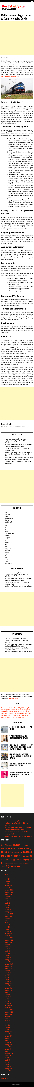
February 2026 (8, 886)
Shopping (7, 554)
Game (6, 528)
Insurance (7, 535)
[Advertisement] (17, 38)
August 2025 (8, 899)
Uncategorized (8, 563)
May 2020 (7, 1025)
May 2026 (7, 879)
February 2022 (8, 984)
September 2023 (9, 944)
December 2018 (9, 1049)
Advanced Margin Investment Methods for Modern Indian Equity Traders (17, 449)
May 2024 (7, 927)
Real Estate (7, 550)
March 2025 (8, 910)
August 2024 (8, 920)
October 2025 (8, 894)
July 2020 (7, 1021)
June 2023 (7, 951)
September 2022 (9, 971)
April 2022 (7, 979)
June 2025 (7, 903)
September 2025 (9, 896)
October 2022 (8, 968)
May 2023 (7, 953)
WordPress (19, 1084)
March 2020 (8, 1029)
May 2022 (7, 977)
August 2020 (8, 1018)
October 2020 (8, 1014)
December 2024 (9, 914)
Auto (6, 513)
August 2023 (8, 947)
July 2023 (7, 949)
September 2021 (9, 995)
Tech (6, 558)
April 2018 (7, 1064)
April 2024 (7, 929)
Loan (6, 544)
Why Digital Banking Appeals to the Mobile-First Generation (17, 442)
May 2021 (7, 1001)
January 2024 (8, 936)
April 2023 (7, 955)
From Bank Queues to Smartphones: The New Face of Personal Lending (18, 462)
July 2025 (7, 901)
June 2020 (7, 1023)
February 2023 (8, 960)
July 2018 (7, 1058)
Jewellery (7, 539)
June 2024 (7, 925)
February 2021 (8, 1005)
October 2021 (8, 992)
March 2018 (8, 1066)
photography (8, 548)
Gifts (6, 529)
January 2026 (8, 888)
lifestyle (7, 543)
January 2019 (8, 1047)
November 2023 (9, 940)
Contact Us (4, 1078)
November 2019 (8, 1038)
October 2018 (8, 1051)
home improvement (9, 533)
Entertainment (8, 522)
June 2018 (7, 1060)
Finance (6, 524)
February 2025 (8, 912)
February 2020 (8, 1032)
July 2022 (7, 975)
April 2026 (7, 881)
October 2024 (8, 916)
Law (5, 541)
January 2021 (8, 1008)
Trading (6, 559)
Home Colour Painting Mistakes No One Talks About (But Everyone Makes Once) (18, 455)
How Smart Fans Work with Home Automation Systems (18, 452)
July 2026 (7, 875)
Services (7, 552)
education (7, 520)
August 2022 (8, 973)
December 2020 (9, 1010)
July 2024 (7, 923)
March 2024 (8, 931)
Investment (7, 537)
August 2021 (8, 997)
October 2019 (8, 1040)
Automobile (7, 514)
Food (6, 526)
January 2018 (8, 1071)
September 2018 (9, 1053)
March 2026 (8, 883)
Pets (6, 546)
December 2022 (9, 964)
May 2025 (7, 905)
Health (6, 531)
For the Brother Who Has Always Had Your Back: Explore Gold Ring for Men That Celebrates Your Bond (19, 459)
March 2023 (8, 957)
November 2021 (8, 990)
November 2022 (9, 966)
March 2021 (8, 1003)
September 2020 (9, 1016)
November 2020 (9, 1012)
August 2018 (8, 1056)
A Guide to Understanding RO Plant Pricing (15, 439)
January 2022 (8, 986)
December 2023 (9, 938)
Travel (6, 561)
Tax (5, 556)
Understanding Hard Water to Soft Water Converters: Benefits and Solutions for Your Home (18, 445)
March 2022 (8, 981)
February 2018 (8, 1069)
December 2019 (9, 1036)
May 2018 (7, 1062)
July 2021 (7, 999)
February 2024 (8, 934)
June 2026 (7, 877)
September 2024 (9, 918)
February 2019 (8, 1045)
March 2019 (8, 1042)
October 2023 (8, 942)
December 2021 (9, 988)
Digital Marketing (9, 518)
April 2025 (7, 907)
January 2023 (8, 962)
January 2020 (8, 1034)
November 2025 (9, 892)
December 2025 (9, 890)
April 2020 (7, 1027)
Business (7, 516)
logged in (11, 426)
